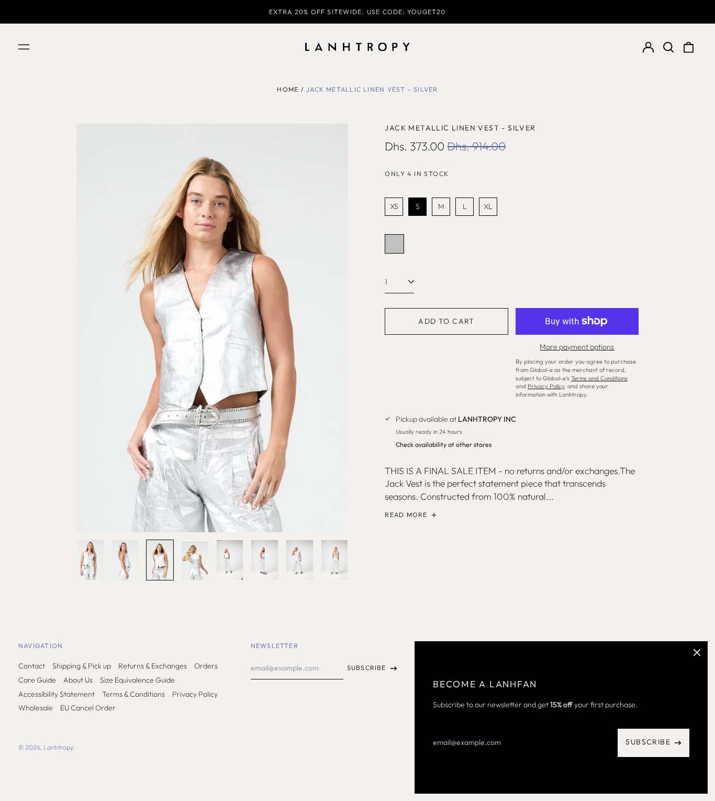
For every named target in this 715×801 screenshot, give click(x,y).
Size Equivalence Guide (137, 680)
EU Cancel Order (88, 707)
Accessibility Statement (56, 694)
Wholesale (35, 707)
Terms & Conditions (133, 694)
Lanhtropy (58, 747)
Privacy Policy (195, 694)
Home (287, 89)
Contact (31, 666)
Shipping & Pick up (81, 666)
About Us (78, 680)
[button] (668, 47)
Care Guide (37, 680)
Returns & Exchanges (152, 666)
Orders (206, 666)
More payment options (577, 347)
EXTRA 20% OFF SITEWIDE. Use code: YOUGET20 (357, 12)
